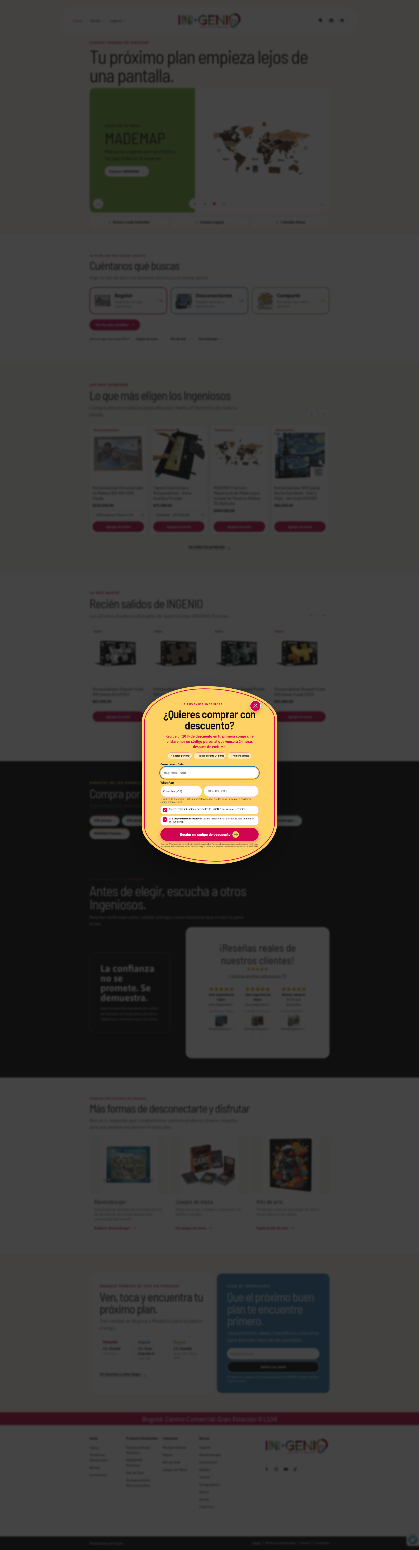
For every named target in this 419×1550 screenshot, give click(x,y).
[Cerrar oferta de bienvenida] (255, 705)
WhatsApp (167, 782)
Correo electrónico (172, 764)
